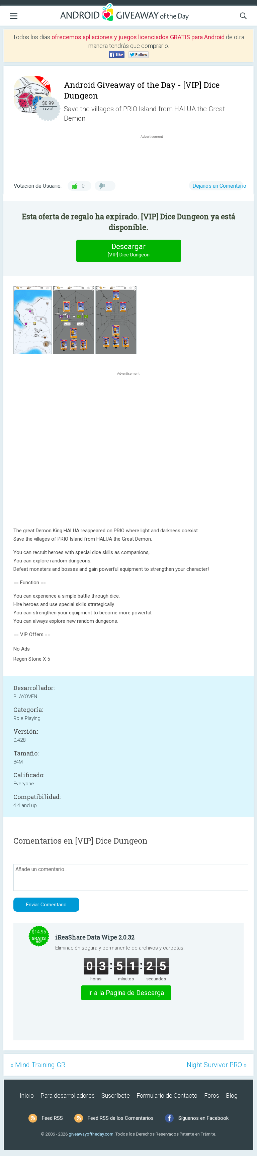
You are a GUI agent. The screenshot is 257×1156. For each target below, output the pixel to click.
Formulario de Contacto (167, 1095)
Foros (211, 1095)
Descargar (129, 250)
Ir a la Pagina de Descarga (126, 993)
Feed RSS (52, 1118)
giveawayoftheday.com (91, 1134)
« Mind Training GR (37, 1065)
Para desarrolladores (67, 1095)
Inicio (27, 1095)
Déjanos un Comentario (219, 186)
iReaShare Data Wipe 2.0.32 (95, 937)
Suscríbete (115, 1095)
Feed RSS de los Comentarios (121, 1118)
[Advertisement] (155, 156)
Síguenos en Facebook (203, 1118)
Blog (232, 1095)
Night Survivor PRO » (217, 1065)
